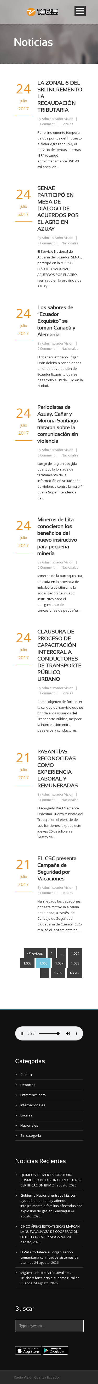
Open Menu (80, 11)
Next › (74, 973)
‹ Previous (35, 953)
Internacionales (32, 1105)
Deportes (27, 1084)
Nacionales (70, 243)
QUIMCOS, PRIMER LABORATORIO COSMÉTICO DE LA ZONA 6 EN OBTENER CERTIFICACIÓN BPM (51, 1180)
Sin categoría (30, 1135)
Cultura (26, 1074)
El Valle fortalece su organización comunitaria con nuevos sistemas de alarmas (49, 1257)
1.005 (27, 963)
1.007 (59, 963)
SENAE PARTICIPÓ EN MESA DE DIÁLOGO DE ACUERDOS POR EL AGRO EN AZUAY (58, 209)
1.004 (75, 953)
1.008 (75, 963)
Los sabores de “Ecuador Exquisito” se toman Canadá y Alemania (56, 321)
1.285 (58, 973)
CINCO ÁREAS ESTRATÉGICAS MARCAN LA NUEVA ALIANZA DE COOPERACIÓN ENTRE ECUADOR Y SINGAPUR (50, 1231)
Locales (67, 124)
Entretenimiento (33, 1095)
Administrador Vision (57, 119)
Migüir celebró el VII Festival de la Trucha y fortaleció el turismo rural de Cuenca (50, 1277)
